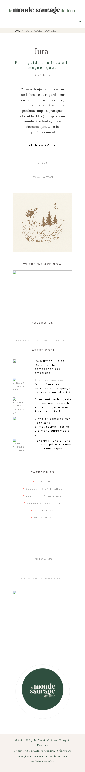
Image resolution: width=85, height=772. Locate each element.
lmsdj (43, 163)
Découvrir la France (44, 489)
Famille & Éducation (44, 496)
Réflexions (44, 510)
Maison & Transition (44, 503)
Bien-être (42, 75)
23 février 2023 (42, 177)
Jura (41, 51)
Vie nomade (44, 518)
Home (17, 30)
